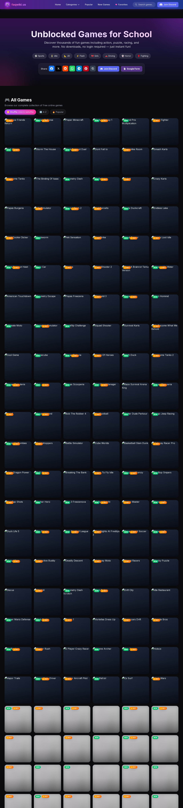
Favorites (123, 4)
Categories (71, 4)
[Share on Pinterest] (86, 68)
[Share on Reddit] (65, 68)
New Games (104, 4)
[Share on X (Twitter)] (58, 68)
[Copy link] (93, 68)
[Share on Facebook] (51, 68)
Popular (89, 4)
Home (58, 4)
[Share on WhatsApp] (72, 68)
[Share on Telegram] (79, 68)
